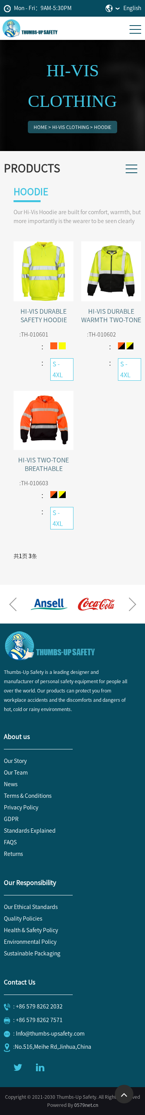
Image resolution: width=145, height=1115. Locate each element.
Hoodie (102, 127)
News (10, 784)
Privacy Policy (21, 807)
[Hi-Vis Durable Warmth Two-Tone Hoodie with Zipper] (111, 270)
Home (40, 127)
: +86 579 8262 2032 (38, 1006)
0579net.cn (86, 1105)
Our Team (16, 772)
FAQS (10, 842)
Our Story (15, 761)
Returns (13, 854)
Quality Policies (23, 918)
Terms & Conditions (27, 796)
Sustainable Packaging (32, 953)
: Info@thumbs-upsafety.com (49, 1033)
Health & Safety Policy (31, 930)
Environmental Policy (30, 942)
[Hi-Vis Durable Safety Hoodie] (43, 270)
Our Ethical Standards (31, 907)
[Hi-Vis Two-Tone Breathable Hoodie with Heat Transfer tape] (43, 420)
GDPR (11, 819)
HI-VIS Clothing (70, 127)
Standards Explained (30, 830)
